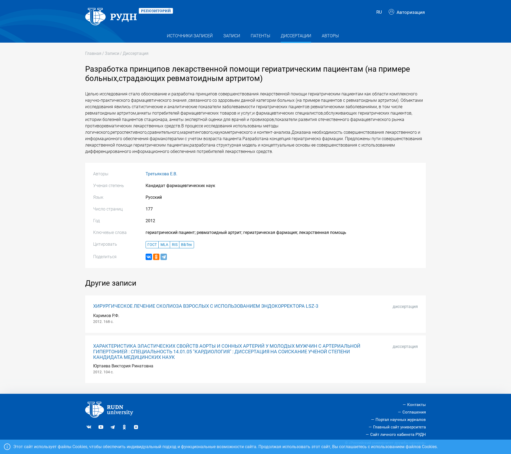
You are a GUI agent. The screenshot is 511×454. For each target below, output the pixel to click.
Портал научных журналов (401, 419)
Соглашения (414, 412)
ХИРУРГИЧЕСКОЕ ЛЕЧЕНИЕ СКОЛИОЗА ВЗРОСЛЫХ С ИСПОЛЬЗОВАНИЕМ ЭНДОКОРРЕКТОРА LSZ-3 (205, 306)
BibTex (186, 244)
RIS (175, 244)
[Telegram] (163, 257)
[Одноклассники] (156, 257)
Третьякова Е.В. (161, 173)
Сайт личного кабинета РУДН (398, 434)
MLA (164, 244)
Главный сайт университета (399, 427)
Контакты (416, 404)
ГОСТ (152, 244)
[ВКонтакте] (149, 257)
